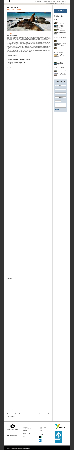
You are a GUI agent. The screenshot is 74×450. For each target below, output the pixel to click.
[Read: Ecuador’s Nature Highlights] (55, 30)
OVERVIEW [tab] (9, 33)
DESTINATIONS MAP (26, 433)
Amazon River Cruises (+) (61, 70)
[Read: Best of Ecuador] (55, 26)
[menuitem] (39, 1)
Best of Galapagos (33, 413)
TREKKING (40, 430)
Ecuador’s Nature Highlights (60, 29)
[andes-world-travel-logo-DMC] (9, 1)
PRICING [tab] (9, 242)
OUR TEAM (25, 430)
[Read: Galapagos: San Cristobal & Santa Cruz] (55, 41)
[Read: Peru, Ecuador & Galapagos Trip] (55, 63)
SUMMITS (40, 428)
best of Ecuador (39, 413)
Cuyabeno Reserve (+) (61, 73)
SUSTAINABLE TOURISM (27, 428)
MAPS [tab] (8, 301)
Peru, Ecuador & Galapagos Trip (60, 63)
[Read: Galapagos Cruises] (55, 55)
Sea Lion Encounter (21, 413)
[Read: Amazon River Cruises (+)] (55, 71)
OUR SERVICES (25, 427)
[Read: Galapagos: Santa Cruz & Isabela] (55, 44)
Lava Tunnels (27, 413)
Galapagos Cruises (60, 54)
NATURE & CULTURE (42, 427)
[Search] (66, 1)
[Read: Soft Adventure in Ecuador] (55, 23)
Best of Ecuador (60, 25)
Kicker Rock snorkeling (13, 413)
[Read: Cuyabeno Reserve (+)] (55, 74)
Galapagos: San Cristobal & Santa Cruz (62, 40)
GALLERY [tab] (9, 362)
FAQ (23, 436)
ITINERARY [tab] (9, 67)
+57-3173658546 (14, 435)
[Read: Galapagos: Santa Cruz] (55, 48)
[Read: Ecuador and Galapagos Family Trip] (55, 33)
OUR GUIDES (25, 431)
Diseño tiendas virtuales (27, 448)
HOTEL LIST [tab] (9, 278)
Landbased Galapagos (11, 416)
